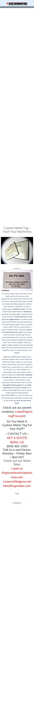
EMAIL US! (17, 442)
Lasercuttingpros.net (17, 481)
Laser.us (17, 468)
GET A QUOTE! (17, 438)
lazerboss (18, 268)
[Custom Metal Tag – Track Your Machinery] (17, 250)
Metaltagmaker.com (17, 486)
